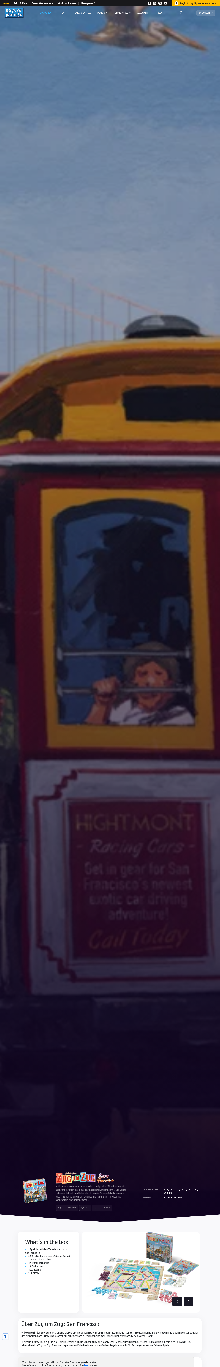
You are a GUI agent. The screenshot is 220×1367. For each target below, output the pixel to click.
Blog (160, 13)
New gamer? (88, 3)
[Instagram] (154, 3)
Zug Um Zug (46, 13)
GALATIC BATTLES (83, 13)
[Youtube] (165, 3)
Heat (63, 13)
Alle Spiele (142, 13)
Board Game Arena (42, 3)
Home (5, 3)
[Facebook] (149, 3)
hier (86, 1365)
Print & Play (20, 3)
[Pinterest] (169, 3)
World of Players (67, 3)
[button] (188, 1301)
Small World (121, 13)
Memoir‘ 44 (103, 13)
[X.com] (160, 3)
